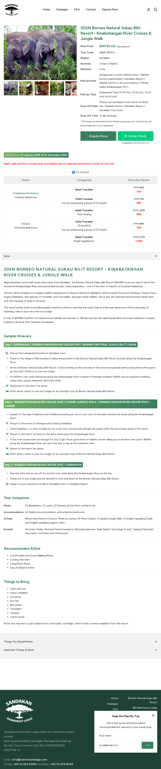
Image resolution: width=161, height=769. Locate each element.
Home (114, 698)
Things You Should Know (18, 641)
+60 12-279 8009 (61, 764)
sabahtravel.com (141, 143)
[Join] (147, 745)
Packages (112, 703)
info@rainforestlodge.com (29, 759)
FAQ (115, 709)
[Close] (153, 715)
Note (7, 256)
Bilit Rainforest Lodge (145, 707)
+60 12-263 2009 (24, 764)
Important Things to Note (19, 649)
